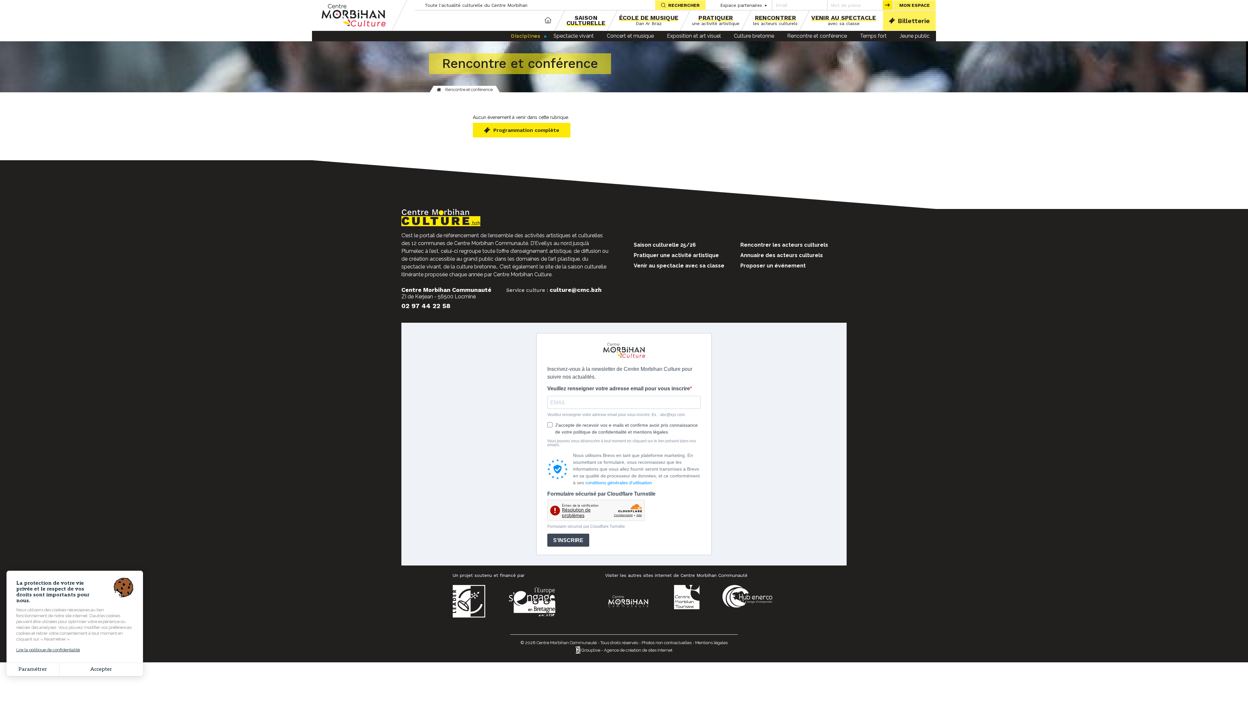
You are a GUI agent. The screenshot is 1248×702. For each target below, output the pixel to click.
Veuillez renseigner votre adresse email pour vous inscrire (618, 388)
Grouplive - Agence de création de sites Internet (626, 650)
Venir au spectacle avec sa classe (679, 266)
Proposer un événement (773, 266)
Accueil (547, 20)
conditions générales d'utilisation (618, 482)
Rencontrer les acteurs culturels (784, 245)
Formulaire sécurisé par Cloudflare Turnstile (601, 494)
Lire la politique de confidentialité (48, 649)
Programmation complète (526, 130)
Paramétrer (33, 669)
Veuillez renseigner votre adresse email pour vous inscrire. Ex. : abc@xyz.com (616, 415)
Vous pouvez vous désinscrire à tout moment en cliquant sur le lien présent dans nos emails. (621, 443)
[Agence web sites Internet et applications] (578, 650)
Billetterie (914, 21)
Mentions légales (711, 642)
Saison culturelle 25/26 (665, 245)
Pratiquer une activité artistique (676, 255)
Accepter (101, 669)
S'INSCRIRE (568, 540)
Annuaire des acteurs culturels (781, 255)
